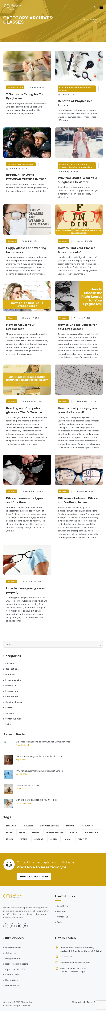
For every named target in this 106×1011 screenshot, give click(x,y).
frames (35, 832)
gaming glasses (54, 832)
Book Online (62, 906)
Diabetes (10, 674)
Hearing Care (11, 980)
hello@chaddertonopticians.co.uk (75, 962)
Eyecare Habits (79, 164)
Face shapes (11, 696)
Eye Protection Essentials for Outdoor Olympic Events (43, 741)
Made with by (79, 1002)
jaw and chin (91, 832)
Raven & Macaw (95, 1002)
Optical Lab (10, 953)
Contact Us (62, 916)
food (22, 832)
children (9, 663)
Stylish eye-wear (25, 164)
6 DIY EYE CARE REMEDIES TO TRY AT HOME (36, 799)
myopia (23, 839)
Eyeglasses (87, 826)
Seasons (9, 713)
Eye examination (82, 87)
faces (9, 832)
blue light (11, 826)
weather (82, 839)
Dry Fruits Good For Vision (28, 785)
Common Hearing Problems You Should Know (39, 756)
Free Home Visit (12, 985)
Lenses (9, 839)
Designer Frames (13, 958)
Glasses (11, 87)
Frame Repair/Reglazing (16, 964)
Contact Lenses (13, 974)
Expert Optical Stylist (15, 969)
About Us (61, 911)
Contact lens (66, 87)
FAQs (59, 922)
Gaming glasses (13, 702)
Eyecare (70, 826)
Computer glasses (49, 826)
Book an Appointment (33, 876)
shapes (54, 839)
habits (73, 832)
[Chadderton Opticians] (12, 7)
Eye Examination (13, 947)
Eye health (64, 164)
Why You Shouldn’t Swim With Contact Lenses (39, 770)
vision (20, 87)
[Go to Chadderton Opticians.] (84, 19)
